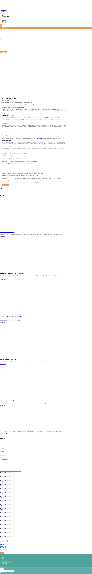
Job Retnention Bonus (9, 142)
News (3, 21)
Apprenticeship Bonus (40, 138)
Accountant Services (5, 16)
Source (1, 473)
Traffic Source (2, 481)
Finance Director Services (6, 19)
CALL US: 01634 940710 (5, 27)
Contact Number (3, 455)
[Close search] (2, 568)
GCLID (1, 505)
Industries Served (5, 20)
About (3, 15)
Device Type (2, 477)
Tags (1, 513)
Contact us (37, 182)
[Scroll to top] (1, 553)
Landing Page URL (3, 537)
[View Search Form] (1, 25)
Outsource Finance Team (6, 17)
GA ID (1, 497)
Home (3, 14)
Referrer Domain (3, 521)
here (14, 133)
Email (1, 452)
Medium (1, 485)
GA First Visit (2, 501)
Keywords (1, 533)
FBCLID (1, 509)
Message (1, 458)
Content (1, 493)
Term (1, 517)
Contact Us (4, 22)
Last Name (2, 449)
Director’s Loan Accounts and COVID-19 (6, 189)
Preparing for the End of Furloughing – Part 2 (7, 192)
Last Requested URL (3, 529)
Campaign (1, 489)
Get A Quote (3, 11)
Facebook (1, 443)
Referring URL (2, 525)
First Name (2, 447)
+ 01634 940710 (3, 10)
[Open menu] (1, 39)
